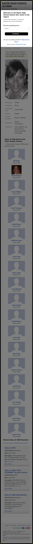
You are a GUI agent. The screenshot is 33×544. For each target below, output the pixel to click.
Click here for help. (21, 44)
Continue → (16, 34)
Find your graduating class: (11, 25)
